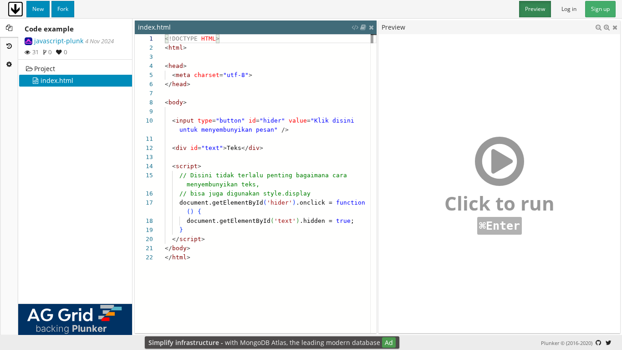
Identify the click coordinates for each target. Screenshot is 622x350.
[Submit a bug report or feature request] (598, 343)
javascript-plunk (58, 40)
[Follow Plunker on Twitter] (608, 343)
